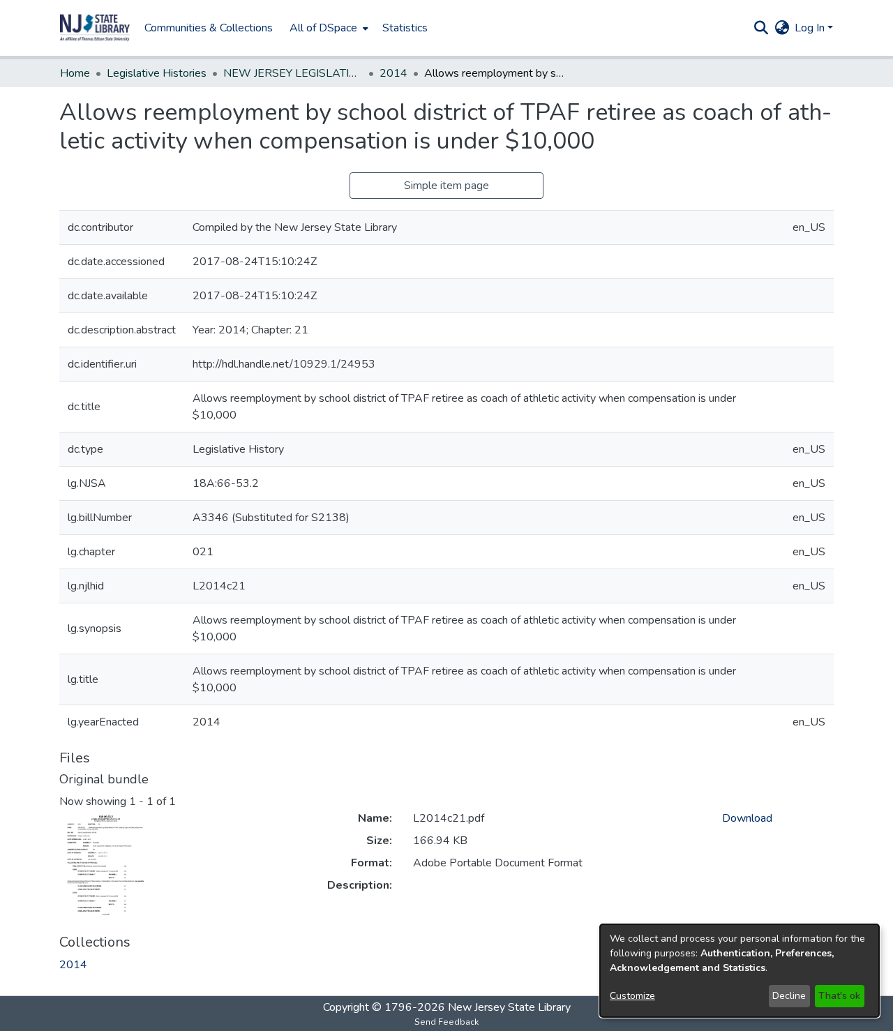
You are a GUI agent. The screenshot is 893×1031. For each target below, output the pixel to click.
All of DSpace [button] (323, 28)
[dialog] (739, 970)
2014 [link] (393, 73)
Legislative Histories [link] (157, 73)
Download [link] (747, 818)
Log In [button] (811, 28)
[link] (73, 964)
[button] (94, 28)
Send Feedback (446, 1022)
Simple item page (446, 185)
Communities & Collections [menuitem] (208, 28)
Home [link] (75, 73)
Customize (632, 995)
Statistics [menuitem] (405, 28)
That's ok (839, 995)
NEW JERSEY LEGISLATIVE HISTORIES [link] (293, 73)
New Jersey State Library (509, 1007)
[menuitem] (327, 28)
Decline (789, 995)
